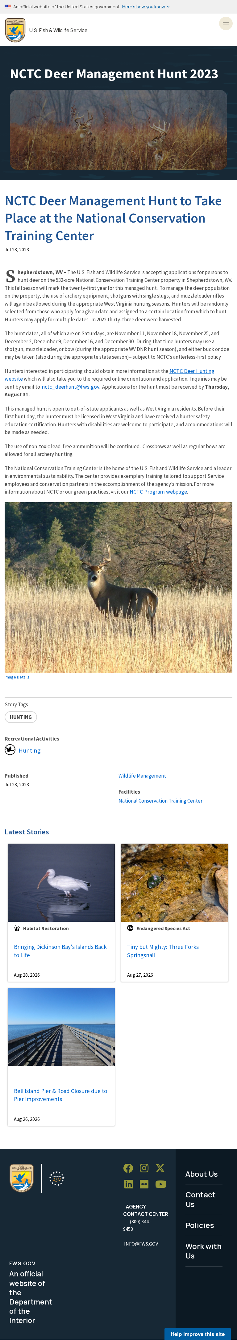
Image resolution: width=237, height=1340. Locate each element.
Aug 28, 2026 (27, 975)
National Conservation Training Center (160, 800)
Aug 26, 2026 (27, 1119)
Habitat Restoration (46, 928)
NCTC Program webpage (158, 491)
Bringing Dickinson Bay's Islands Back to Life (60, 951)
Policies (199, 1225)
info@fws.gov (141, 1244)
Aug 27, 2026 (140, 975)
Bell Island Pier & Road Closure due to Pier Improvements (60, 1095)
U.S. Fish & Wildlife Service (58, 30)
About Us (201, 1174)
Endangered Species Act (163, 928)
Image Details (17, 677)
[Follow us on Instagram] (146, 1168)
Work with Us (203, 1251)
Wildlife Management (142, 775)
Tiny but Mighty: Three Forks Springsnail (163, 951)
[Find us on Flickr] (146, 1184)
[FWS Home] (15, 30)
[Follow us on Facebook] (130, 1168)
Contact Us (200, 1199)
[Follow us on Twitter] (162, 1168)
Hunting (30, 750)
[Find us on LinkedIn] (130, 1184)
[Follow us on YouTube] (163, 1184)
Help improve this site (198, 1334)
